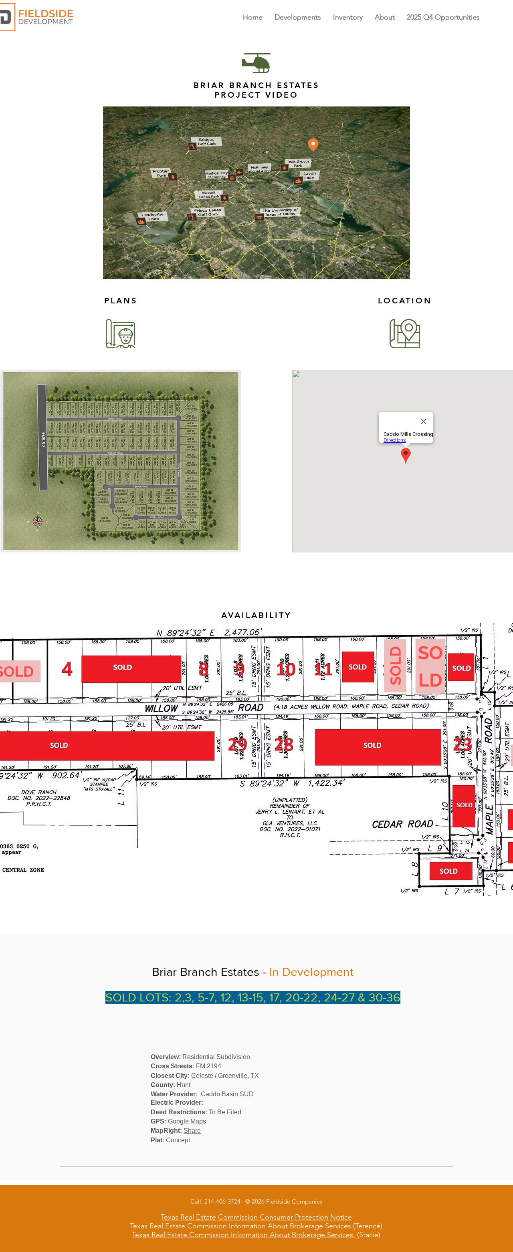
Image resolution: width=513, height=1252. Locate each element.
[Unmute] (127, 268)
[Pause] (113, 268)
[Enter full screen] (399, 268)
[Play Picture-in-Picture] (385, 268)
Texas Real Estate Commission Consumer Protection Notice (256, 1217)
